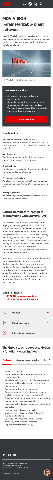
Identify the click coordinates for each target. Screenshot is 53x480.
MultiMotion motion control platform (22, 298)
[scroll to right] (50, 360)
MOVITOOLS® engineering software (21, 295)
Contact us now (26, 119)
